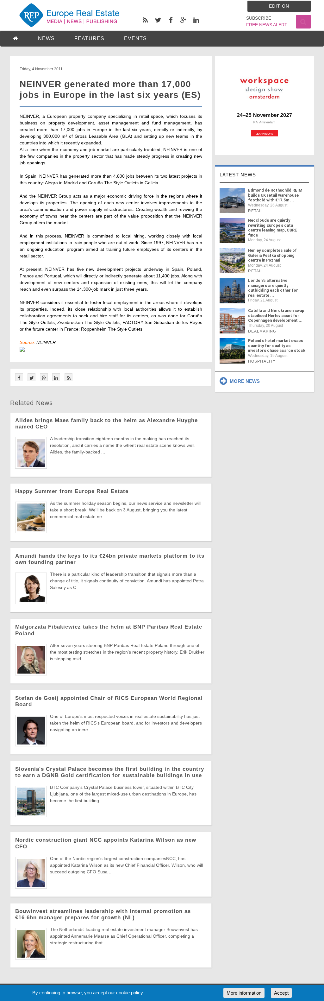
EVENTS (135, 38)
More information (244, 993)
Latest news (238, 174)
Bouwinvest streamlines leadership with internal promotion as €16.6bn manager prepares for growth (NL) (103, 914)
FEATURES (89, 38)
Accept (281, 993)
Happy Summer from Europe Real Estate (71, 491)
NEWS (46, 38)
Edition (279, 6)
